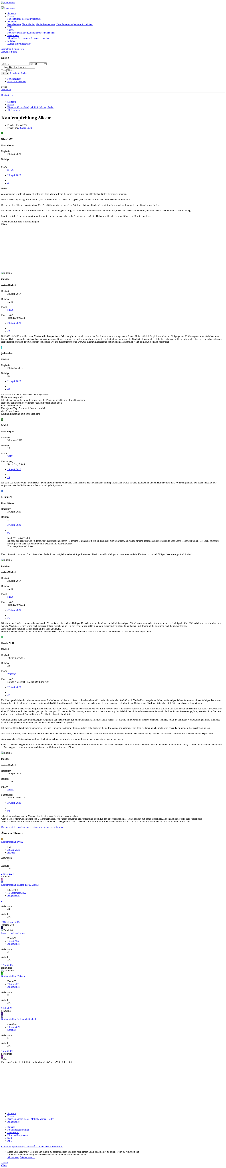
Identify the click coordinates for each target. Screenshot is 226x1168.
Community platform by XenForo (32, 1146)
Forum (10, 16)
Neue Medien (28, 24)
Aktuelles (12, 21)
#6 (8, 618)
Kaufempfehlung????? (12, 841)
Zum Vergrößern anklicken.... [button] (21, 546)
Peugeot (11, 852)
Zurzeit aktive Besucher (18, 43)
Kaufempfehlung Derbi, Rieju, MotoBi (20, 884)
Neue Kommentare (30, 32)
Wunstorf (11, 674)
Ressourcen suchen (40, 38)
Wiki (9, 27)
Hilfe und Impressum (17, 1135)
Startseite (11, 13)
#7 (8, 695)
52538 (10, 309)
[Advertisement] (93, 250)
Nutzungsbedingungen (18, 1129)
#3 (8, 389)
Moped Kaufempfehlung (13, 933)
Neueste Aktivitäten (83, 24)
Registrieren (7, 95)
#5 (8, 533)
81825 (10, 170)
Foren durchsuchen (31, 19)
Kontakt (11, 1127)
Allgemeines (13, 895)
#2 (8, 331)
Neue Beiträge (14, 19)
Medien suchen (47, 32)
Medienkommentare (45, 24)
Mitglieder (12, 41)
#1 (8, 183)
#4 (8, 477)
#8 (8, 810)
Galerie (10, 30)
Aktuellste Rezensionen (18, 38)
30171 (10, 456)
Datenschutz (13, 1132)
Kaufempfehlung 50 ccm (13, 976)
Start (9, 1138)
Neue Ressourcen (64, 24)
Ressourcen (13, 35)
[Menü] (2, 6)
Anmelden (6, 89)
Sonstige (11, 1030)
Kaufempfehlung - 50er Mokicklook (18, 1019)
